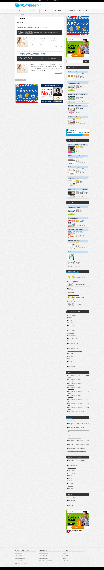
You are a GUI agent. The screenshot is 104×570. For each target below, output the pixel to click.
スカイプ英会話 (29, 58)
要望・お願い (70, 475)
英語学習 (27, 33)
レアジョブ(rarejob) (75, 83)
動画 (55, 58)
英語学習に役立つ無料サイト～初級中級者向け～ (33, 27)
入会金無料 (70, 320)
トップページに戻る (21, 79)
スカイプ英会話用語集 (43, 558)
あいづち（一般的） (72, 468)
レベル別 (48, 58)
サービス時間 (70, 353)
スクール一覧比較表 (72, 315)
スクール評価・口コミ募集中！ (21, 563)
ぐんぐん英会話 (74, 218)
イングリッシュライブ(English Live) (79, 189)
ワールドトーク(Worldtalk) (77, 167)
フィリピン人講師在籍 (72, 330)
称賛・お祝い (70, 486)
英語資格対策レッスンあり (73, 345)
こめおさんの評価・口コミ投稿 (74, 277)
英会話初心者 (55, 32)
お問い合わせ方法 (71, 366)
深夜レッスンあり (71, 358)
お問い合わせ (65, 555)
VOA (35, 32)
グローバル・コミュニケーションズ (79, 252)
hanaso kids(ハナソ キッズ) (77, 155)
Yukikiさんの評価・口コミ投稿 (73, 304)
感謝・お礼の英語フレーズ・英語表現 (75, 420)
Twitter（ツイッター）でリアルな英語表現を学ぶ (77, 451)
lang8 (29, 32)
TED (22, 58)
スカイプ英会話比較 (19, 555)
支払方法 (69, 363)
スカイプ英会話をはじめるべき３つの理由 (76, 411)
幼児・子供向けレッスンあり (73, 343)
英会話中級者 (50, 32)
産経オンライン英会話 (76, 105)
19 (82, 73)
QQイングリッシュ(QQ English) (78, 144)
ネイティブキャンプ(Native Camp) (79, 94)
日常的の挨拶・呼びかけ (72, 465)
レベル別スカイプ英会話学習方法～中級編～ (32, 54)
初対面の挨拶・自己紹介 (72, 462)
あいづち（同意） (71, 470)
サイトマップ (65, 560)
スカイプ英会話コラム (29, 31)
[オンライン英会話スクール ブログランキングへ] (74, 532)
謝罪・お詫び (70, 480)
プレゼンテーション (43, 58)
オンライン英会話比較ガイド (55, 567)
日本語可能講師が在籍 (72, 335)
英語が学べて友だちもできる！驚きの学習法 (76, 448)
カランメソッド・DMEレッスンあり (75, 351)
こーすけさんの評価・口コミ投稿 (74, 297)
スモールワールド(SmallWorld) (78, 240)
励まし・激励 (70, 483)
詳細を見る (58, 46)
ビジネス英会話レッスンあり (73, 348)
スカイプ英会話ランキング (20, 558)
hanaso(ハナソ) (74, 116)
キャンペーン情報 (71, 497)
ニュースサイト (35, 58)
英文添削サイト (22, 33)
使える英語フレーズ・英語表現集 (74, 502)
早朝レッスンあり (71, 356)
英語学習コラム (71, 505)
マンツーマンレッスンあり (73, 338)
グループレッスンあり (72, 340)
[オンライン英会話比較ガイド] (28, 6)
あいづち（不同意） (72, 473)
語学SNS (31, 33)
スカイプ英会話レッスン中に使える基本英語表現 (77, 460)
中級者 (37, 32)
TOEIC (32, 32)
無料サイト (45, 32)
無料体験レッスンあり (72, 317)
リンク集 (64, 558)
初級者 (41, 32)
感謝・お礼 (70, 478)
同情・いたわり (71, 488)
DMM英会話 (74, 72)
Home (16, 14)
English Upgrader (24, 32)
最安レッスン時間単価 (72, 325)
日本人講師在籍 (71, 333)
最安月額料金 (70, 322)
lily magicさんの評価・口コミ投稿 (74, 284)
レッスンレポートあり (72, 361)
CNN (20, 32)
